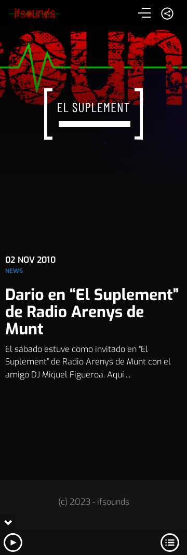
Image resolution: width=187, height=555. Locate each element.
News (14, 271)
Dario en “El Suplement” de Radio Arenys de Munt (92, 312)
